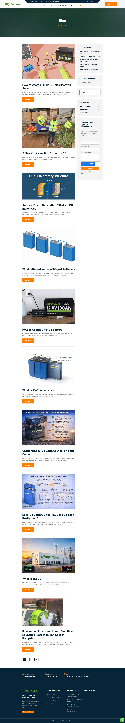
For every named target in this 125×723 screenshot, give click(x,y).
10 (36, 659)
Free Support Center (51, 701)
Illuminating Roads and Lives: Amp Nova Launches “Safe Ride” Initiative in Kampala (47, 634)
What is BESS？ (32, 578)
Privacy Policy (50, 707)
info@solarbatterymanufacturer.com (51, 1)
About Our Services (51, 694)
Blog (79, 5)
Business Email (85, 146)
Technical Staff (50, 704)
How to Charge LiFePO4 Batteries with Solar (73, 695)
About (52, 5)
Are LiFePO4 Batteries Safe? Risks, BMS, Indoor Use (74, 705)
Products (61, 5)
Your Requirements (86, 152)
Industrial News (83, 112)
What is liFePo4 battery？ (38, 390)
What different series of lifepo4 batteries (48, 269)
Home (45, 5)
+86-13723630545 (35, 1)
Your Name (84, 140)
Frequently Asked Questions (53, 697)
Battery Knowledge (84, 106)
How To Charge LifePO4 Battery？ (43, 329)
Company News (83, 109)
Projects (71, 5)
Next (40, 659)
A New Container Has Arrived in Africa (46, 153)
